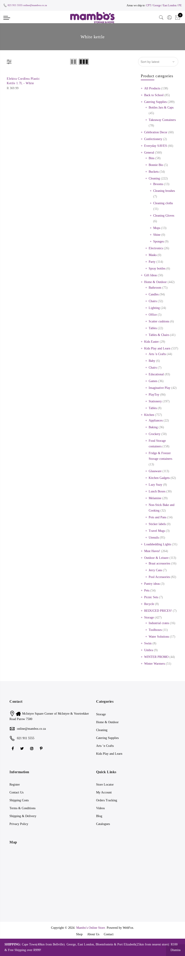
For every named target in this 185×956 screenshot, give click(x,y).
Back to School (154, 95)
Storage (149, 617)
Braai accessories (159, 563)
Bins (151, 158)
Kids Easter (151, 341)
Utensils (154, 537)
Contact (108, 934)
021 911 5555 (15, 5)
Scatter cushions (159, 321)
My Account (104, 792)
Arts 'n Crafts (157, 354)
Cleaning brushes (164, 191)
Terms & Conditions (22, 808)
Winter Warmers (154, 663)
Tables (153, 328)
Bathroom (155, 287)
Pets (146, 590)
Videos (100, 808)
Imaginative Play (159, 388)
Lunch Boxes (157, 491)
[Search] (161, 17)
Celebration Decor (155, 132)
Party (152, 261)
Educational (156, 374)
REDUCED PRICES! (158, 610)
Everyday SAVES (155, 145)
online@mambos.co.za (35, 5)
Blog (99, 816)
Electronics (156, 248)
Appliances (156, 420)
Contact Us (16, 792)
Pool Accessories (159, 577)
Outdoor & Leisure (156, 558)
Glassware (155, 471)
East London (170, 5)
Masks (153, 255)
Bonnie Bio (156, 165)
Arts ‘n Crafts (105, 746)
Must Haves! (152, 551)
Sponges (158, 241)
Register (14, 784)
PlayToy (154, 394)
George (157, 5)
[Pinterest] (42, 748)
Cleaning (154, 178)
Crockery (154, 434)
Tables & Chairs (159, 335)
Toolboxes (155, 630)
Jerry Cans (155, 570)
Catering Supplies (155, 102)
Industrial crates (159, 623)
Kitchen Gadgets (159, 478)
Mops (156, 228)
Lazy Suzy (155, 484)
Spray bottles (157, 268)
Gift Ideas (150, 275)
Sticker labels (157, 524)
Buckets (154, 171)
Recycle (149, 604)
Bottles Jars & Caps (161, 107)
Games (153, 381)
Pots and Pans (157, 517)
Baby (152, 360)
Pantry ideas (152, 583)
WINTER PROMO (156, 657)
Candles (154, 294)
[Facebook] (13, 748)
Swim (148, 643)
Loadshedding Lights (157, 544)
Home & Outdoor (155, 282)
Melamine (155, 498)
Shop (79, 934)
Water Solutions (159, 636)
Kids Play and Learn (157, 348)
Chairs (153, 301)
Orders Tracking (106, 800)
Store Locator (105, 784)
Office (153, 314)
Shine (156, 234)
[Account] (169, 17)
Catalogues (103, 824)
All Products (152, 88)
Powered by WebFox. (120, 927)
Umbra (148, 650)
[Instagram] (32, 748)
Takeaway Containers (162, 120)
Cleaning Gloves (163, 215)
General (149, 152)
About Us (93, 934)
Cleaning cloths (163, 203)
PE (180, 5)
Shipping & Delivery (22, 816)
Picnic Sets (151, 597)
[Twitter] (22, 748)
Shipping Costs (19, 800)
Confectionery (153, 139)
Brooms (158, 184)
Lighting (154, 308)
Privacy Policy (18, 824)
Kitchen (149, 415)
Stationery (155, 401)
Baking (153, 427)
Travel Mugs (157, 530)
